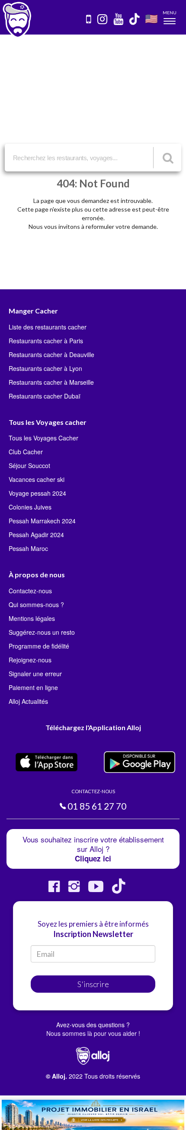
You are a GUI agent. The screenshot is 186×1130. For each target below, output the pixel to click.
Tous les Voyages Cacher (43, 438)
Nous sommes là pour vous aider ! (93, 1033)
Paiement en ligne (33, 687)
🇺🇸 (151, 18)
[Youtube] (95, 889)
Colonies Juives (30, 507)
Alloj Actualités (28, 701)
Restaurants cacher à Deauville (51, 354)
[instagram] (103, 19)
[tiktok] (135, 19)
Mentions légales (32, 618)
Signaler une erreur (35, 673)
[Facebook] (54, 889)
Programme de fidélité (39, 646)
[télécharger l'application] (89, 19)
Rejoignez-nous (30, 659)
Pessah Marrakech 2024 (42, 520)
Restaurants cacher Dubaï (44, 396)
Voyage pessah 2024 (37, 493)
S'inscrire (93, 984)
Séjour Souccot (29, 465)
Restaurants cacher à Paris (46, 340)
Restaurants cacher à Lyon (45, 368)
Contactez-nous (30, 590)
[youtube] (119, 19)
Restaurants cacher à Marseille (51, 382)
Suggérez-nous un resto (42, 632)
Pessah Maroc (28, 548)
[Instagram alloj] (74, 889)
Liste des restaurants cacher (48, 327)
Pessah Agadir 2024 (36, 534)
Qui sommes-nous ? (36, 604)
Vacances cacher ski (36, 479)
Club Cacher (26, 451)
